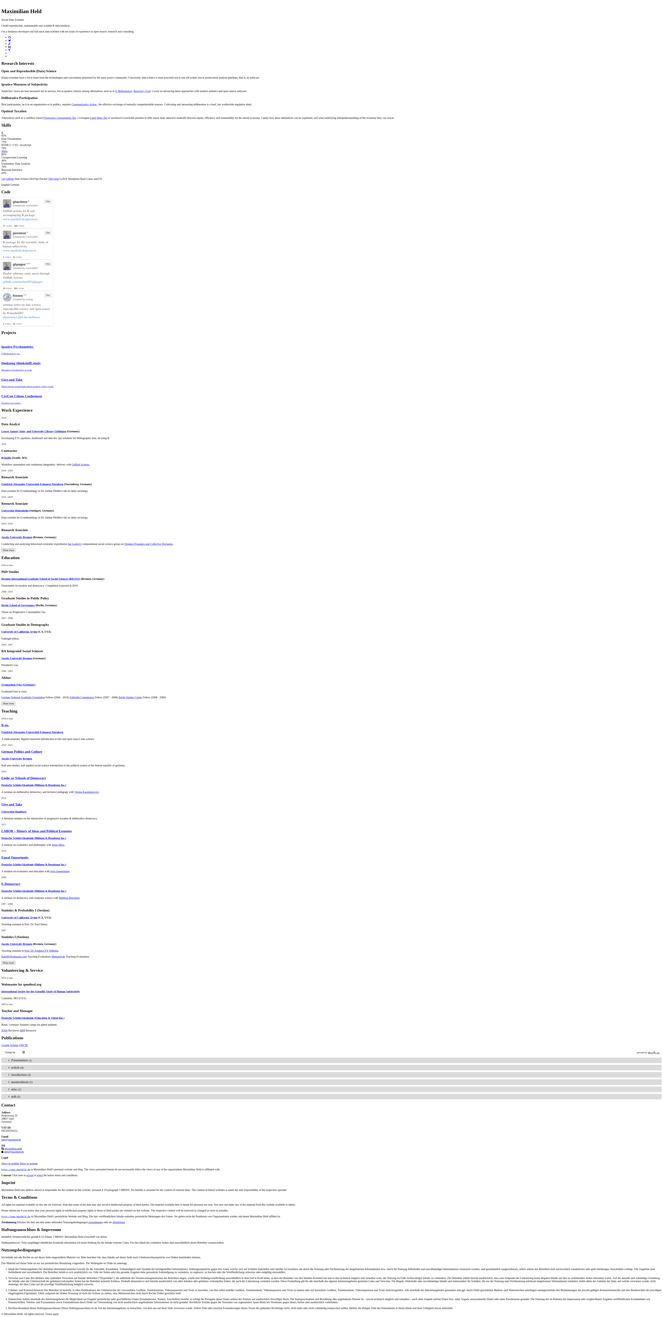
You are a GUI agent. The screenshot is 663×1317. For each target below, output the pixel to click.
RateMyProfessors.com (14, 956)
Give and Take (11, 804)
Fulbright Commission (82, 697)
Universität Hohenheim (14, 510)
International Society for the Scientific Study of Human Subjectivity (40, 991)
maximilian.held (13, 1148)
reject (40, 1175)
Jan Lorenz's (74, 544)
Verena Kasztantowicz (86, 792)
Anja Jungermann (59, 871)
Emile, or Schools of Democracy (23, 778)
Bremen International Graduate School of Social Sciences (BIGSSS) (40, 578)
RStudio (6, 457)
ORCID (23, 1045)
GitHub (10, 178)
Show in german (29, 1163)
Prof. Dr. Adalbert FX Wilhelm (41, 950)
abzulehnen (119, 1222)
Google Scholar (9, 1045)
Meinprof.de (58, 956)
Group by (10, 1052)
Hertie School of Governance (18, 605)
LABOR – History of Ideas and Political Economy (36, 831)
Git (3, 178)
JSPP (22, 1030)
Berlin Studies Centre (130, 697)
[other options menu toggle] (24, 1052)
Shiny (4, 151)
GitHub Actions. (81, 464)
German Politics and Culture (21, 751)
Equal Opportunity (15, 857)
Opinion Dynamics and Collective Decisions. (148, 544)
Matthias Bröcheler (69, 897)
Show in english (10, 1163)
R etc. (5, 725)
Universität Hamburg (13, 811)
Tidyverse (53, 178)
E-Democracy (11, 884)
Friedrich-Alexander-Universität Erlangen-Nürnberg (32, 732)
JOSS (4, 1030)
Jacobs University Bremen (16, 537)
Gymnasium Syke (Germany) (18, 684)
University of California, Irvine (19, 631)
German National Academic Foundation (23, 697)
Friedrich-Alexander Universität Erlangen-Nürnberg (32, 484)
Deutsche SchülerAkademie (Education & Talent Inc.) (32, 1017)
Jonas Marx (58, 844)
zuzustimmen (95, 1222)
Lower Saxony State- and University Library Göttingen (33, 431)
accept (29, 1175)
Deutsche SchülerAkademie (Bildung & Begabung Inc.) (33, 785)
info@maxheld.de (11, 1139)
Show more (8, 550)
